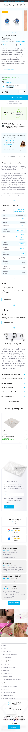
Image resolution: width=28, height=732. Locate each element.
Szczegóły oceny (20, 41)
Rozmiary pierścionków (9, 698)
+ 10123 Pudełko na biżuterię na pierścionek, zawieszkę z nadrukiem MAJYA (15, 126)
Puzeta (22, 253)
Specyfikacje (11, 156)
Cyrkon (22, 226)
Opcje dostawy (9, 82)
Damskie (22, 243)
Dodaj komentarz (8, 322)
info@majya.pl (9, 144)
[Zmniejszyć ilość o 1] (18, 91)
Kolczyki (22, 218)
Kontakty (5, 645)
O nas (4, 648)
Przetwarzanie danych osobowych (12, 679)
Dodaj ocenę (7, 299)
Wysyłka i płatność (8, 673)
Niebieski (21, 239)
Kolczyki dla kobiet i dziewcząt (19, 210)
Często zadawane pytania (9, 692)
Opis (4, 156)
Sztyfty (22, 248)
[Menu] (25, 5)
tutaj (14, 720)
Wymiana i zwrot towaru (9, 667)
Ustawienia (14, 723)
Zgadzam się (14, 727)
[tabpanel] (11, 20)
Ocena (19, 156)
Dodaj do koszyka (15, 97)
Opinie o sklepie (14, 519)
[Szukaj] (10, 5)
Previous (21, 447)
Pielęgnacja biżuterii (8, 695)
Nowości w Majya (7, 657)
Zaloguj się (9, 506)
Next (25, 447)
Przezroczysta (20, 237)
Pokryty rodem (20, 230)
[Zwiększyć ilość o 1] (24, 91)
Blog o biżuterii (7, 651)
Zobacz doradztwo (14, 401)
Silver (22, 234)
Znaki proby (6, 689)
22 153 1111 (11, 708)
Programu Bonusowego (19, 113)
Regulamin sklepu (7, 676)
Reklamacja (6, 670)
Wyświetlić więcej (14, 602)
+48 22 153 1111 (10, 140)
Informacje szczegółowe (7, 69)
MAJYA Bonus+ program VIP (10, 654)
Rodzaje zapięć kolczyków (10, 686)
